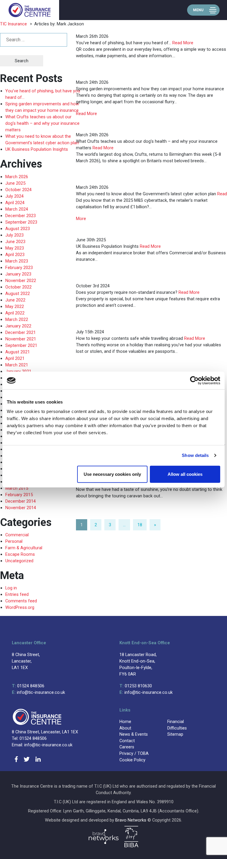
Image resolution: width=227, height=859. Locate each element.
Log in (11, 588)
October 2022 (18, 287)
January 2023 (18, 274)
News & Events (133, 734)
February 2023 (19, 267)
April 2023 (15, 254)
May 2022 (14, 306)
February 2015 (19, 494)
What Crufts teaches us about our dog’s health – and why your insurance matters (42, 123)
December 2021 (20, 332)
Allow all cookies (185, 473)
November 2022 (20, 280)
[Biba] (131, 836)
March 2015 (16, 488)
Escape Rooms (20, 554)
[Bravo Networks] (103, 836)
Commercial (17, 534)
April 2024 (15, 202)
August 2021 (17, 352)
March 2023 (16, 261)
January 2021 (18, 371)
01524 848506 (28, 685)
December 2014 (20, 501)
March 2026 (16, 176)
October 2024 (18, 189)
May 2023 (14, 248)
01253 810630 (135, 685)
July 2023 (14, 235)
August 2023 (17, 228)
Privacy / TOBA (134, 753)
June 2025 (15, 183)
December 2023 (20, 215)
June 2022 (15, 300)
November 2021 (20, 339)
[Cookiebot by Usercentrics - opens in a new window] (194, 380)
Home (125, 721)
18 (139, 524)
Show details (195, 455)
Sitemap (175, 734)
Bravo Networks (130, 820)
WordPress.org (19, 607)
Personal (13, 541)
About (125, 728)
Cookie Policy (132, 760)
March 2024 (16, 209)
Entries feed (17, 594)
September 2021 (21, 345)
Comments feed (21, 601)
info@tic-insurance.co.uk (38, 692)
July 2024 (14, 196)
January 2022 (18, 326)
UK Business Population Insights (36, 149)
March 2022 (16, 319)
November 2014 (20, 507)
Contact (127, 740)
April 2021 (15, 358)
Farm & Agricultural (23, 547)
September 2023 (21, 222)
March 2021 (16, 365)
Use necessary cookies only (112, 473)
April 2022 (15, 313)
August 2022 (17, 293)
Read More (182, 42)
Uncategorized (19, 560)
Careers (126, 747)
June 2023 (15, 241)
